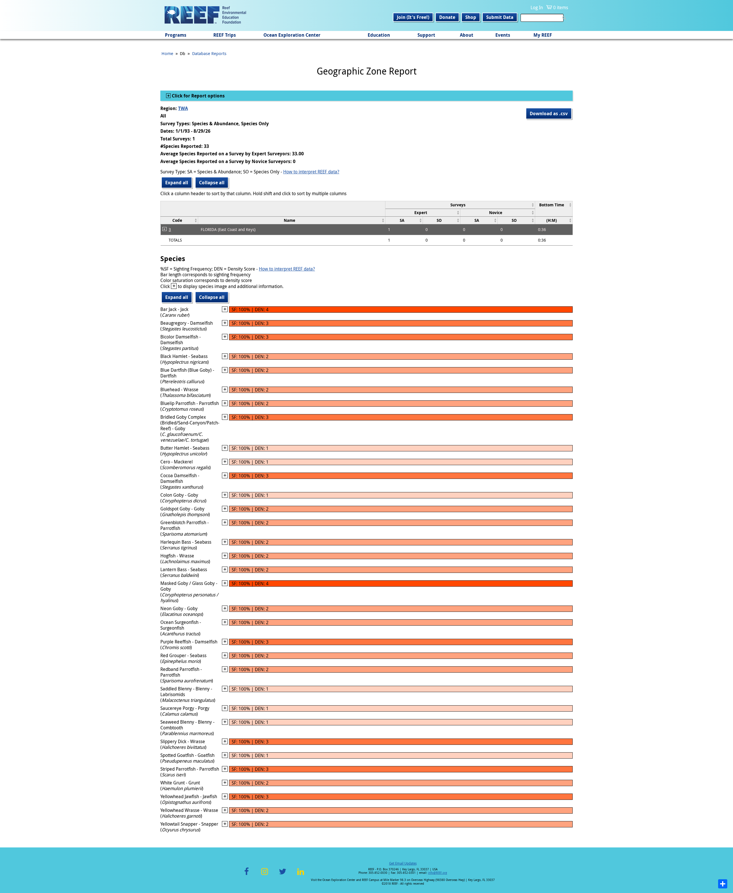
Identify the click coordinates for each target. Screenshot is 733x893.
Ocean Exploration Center (291, 35)
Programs (175, 35)
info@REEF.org (437, 873)
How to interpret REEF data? (311, 172)
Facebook (247, 875)
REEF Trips (224, 35)
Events (502, 35)
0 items (560, 7)
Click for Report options (198, 96)
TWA (183, 108)
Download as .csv (549, 113)
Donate (447, 17)
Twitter (283, 875)
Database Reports (209, 53)
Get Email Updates (403, 863)
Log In (537, 7)
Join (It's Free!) (413, 17)
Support (426, 35)
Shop (470, 17)
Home (167, 53)
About (466, 35)
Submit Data (499, 17)
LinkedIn (300, 875)
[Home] (205, 15)
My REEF (542, 35)
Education (379, 35)
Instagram (264, 875)
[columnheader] (460, 205)
